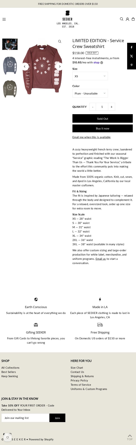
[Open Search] (121, 19)
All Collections (10, 367)
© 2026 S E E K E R (13, 439)
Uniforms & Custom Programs (89, 388)
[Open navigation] (27, 19)
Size (75, 68)
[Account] (127, 19)
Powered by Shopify (41, 439)
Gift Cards (20, 338)
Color (76, 86)
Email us (101, 258)
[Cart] (133, 19)
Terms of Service (81, 384)
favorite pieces (50, 338)
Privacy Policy (79, 380)
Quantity (79, 106)
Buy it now (102, 128)
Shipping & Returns (82, 376)
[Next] (60, 66)
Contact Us (77, 371)
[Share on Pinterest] (131, 65)
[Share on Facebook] (131, 47)
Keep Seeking (9, 376)
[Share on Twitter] (131, 56)
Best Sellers (8, 371)
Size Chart (77, 367)
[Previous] (25, 66)
